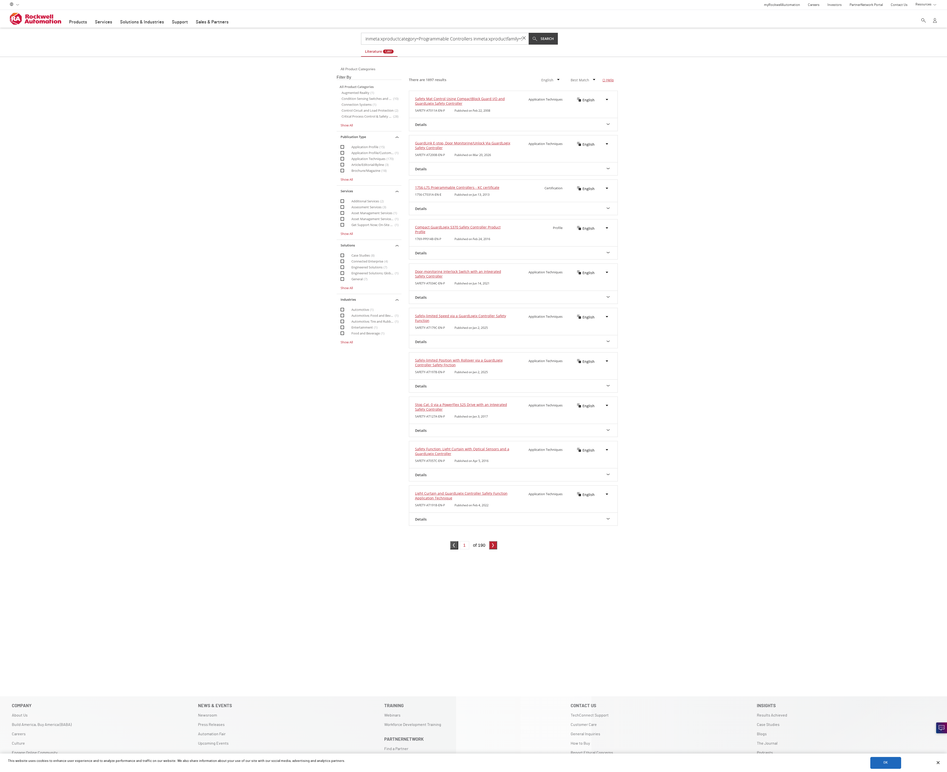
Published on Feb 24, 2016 (472, 239)
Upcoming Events (213, 743)
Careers (19, 734)
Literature (378, 51)
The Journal (767, 743)
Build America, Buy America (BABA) (42, 725)
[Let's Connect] (941, 727)
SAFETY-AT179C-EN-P (430, 328)
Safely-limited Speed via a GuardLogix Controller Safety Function (460, 318)
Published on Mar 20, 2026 (473, 155)
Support (180, 22)
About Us (20, 715)
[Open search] (923, 21)
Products (78, 22)
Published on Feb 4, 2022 (472, 505)
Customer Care (584, 725)
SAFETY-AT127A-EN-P (430, 416)
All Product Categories (358, 69)
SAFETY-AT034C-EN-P (430, 283)
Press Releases (211, 725)
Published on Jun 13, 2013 (472, 195)
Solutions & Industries (142, 22)
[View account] (935, 21)
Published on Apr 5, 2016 (472, 461)
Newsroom (207, 715)
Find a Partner (396, 749)
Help (609, 80)
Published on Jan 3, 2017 (471, 416)
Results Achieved (772, 715)
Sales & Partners (212, 22)
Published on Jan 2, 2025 (471, 328)
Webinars (392, 715)
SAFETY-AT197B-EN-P (430, 372)
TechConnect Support (590, 715)
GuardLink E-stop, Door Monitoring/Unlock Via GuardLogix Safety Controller (462, 145)
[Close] (938, 763)
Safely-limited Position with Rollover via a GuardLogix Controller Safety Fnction (459, 362)
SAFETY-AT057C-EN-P (430, 461)
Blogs (762, 734)
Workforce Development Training (412, 725)
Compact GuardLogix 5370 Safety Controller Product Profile (458, 229)
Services (103, 22)
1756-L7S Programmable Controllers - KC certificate (457, 187)
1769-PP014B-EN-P (428, 239)
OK (885, 762)
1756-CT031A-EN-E (428, 195)
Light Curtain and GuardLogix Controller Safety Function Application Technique (461, 495)
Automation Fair (212, 734)
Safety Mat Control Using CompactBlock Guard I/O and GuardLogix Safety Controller (460, 101)
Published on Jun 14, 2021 (472, 283)
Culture (18, 743)
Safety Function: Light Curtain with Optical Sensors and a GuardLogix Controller (462, 451)
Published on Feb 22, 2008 (472, 110)
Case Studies (768, 725)
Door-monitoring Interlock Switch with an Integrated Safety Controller (458, 274)
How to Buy (580, 743)
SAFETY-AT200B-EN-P (430, 155)
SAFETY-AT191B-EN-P (430, 505)
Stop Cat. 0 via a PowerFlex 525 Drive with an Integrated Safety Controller (461, 407)
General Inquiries (585, 734)
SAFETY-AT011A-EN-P (430, 110)
